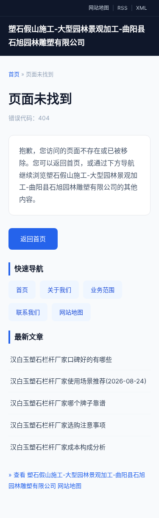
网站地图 (99, 8)
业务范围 (102, 289)
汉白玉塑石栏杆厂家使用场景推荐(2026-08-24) (78, 381)
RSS (122, 8)
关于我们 (59, 289)
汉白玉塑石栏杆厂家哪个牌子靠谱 (58, 403)
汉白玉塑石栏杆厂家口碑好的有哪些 (61, 359)
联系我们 (28, 312)
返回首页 (33, 239)
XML (141, 8)
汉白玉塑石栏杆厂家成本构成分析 (58, 447)
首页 (14, 74)
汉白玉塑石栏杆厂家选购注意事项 (58, 425)
